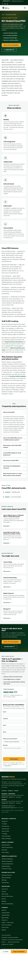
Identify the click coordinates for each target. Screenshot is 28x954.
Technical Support (6, 836)
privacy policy (14, 764)
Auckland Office (6, 912)
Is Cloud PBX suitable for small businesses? (12, 454)
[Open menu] (24, 7)
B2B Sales (4, 880)
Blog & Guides (5, 917)
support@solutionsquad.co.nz (9, 807)
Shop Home (5, 889)
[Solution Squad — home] (6, 7)
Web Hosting (5, 894)
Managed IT (5, 821)
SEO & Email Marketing (7, 903)
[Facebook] (3, 4)
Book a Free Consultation (11, 45)
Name (5, 711)
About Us (4, 910)
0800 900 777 (10, 49)
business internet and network (14, 341)
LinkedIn (16, 790)
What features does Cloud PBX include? (12, 446)
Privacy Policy (5, 927)
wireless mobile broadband (18, 376)
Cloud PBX (4, 850)
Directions (18, 797)
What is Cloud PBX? (9, 412)
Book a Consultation (19, 951)
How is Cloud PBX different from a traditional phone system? (12, 439)
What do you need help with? (10, 738)
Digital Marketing (6, 866)
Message (5, 745)
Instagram (10, 790)
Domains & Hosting (6, 868)
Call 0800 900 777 (9, 646)
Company (5, 718)
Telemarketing (5, 882)
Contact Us (4, 920)
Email (5, 725)
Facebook (4, 790)
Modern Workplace (6, 838)
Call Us (6, 951)
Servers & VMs (5, 831)
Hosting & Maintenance (7, 863)
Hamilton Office (5, 915)
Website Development (7, 861)
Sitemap (4, 930)
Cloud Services (5, 826)
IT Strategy (4, 833)
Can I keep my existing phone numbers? (11, 467)
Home (3, 14)
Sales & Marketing (6, 877)
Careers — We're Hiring (7, 922)
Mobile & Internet (6, 845)
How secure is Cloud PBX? (11, 460)
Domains (4, 891)
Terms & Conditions (6, 925)
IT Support (4, 823)
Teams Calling (5, 852)
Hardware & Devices (7, 875)
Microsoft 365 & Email (7, 896)
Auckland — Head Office (8, 793)
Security (4, 898)
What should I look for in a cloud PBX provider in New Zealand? (12, 474)
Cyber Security (5, 828)
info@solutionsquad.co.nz (17, 1)
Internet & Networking (7, 847)
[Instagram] (5, 4)
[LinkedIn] (7, 4)
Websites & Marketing (7, 859)
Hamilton (4, 799)
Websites (4, 901)
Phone (4, 732)
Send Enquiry (14, 759)
